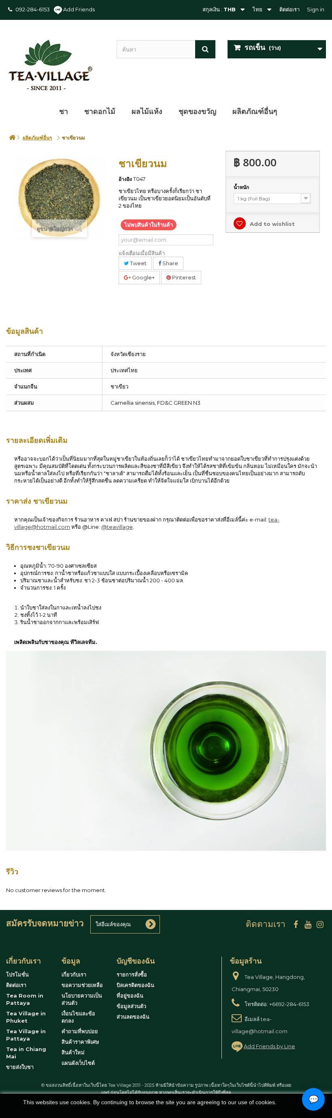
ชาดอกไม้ (99, 111)
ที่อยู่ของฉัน (130, 995)
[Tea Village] (55, 65)
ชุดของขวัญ (197, 111)
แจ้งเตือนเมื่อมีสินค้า (142, 253)
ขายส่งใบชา (20, 1067)
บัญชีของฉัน (136, 961)
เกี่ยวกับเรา (74, 974)
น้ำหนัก (242, 187)
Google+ (143, 277)
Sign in (315, 9)
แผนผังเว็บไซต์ (78, 1063)
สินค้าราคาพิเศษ (80, 1042)
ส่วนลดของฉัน (133, 1016)
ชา (63, 111)
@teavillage (117, 527)
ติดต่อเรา (289, 9)
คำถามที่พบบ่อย (80, 1031)
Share (169, 263)
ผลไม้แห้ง (147, 111)
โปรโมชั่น (17, 974)
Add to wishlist (271, 224)
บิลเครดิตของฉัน (135, 985)
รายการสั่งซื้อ (132, 974)
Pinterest (183, 277)
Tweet (138, 263)
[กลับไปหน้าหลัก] (12, 138)
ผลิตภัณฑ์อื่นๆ (254, 111)
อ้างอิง (125, 179)
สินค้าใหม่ (73, 1052)
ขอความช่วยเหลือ (82, 985)
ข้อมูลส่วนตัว (131, 1006)
